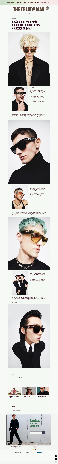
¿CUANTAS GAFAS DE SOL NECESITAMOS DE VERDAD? (14, 397)
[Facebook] (56, 456)
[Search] (51, 3)
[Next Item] (54, 458)
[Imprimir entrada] (21, 377)
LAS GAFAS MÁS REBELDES (27, 396)
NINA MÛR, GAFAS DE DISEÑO (42, 396)
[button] (21, 2)
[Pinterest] (56, 459)
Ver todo (49, 385)
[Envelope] (35, 446)
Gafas (13, 374)
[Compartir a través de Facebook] (12, 377)
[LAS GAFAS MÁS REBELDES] (29, 391)
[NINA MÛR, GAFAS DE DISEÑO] (43, 391)
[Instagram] (56, 462)
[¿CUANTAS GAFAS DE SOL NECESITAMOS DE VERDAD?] (14, 391)
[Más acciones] (45, 18)
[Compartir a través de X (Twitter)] (14, 377)
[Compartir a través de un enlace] (19, 377)
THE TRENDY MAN (10, 2)
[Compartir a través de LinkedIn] (17, 377)
